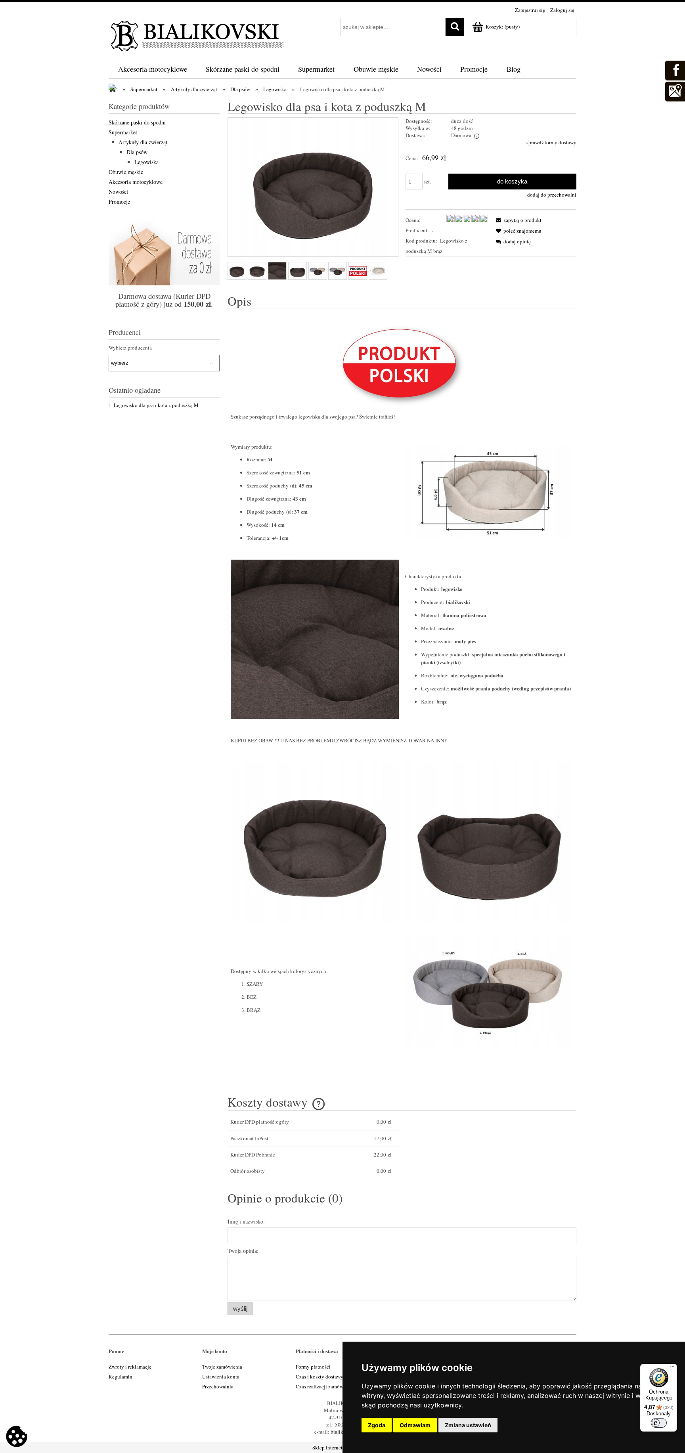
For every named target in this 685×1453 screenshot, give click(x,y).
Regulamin (120, 1376)
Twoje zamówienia (222, 1366)
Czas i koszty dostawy (319, 1376)
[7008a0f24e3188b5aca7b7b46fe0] (257, 270)
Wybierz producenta (130, 347)
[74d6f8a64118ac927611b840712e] (358, 271)
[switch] (659, 1423)
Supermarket (123, 132)
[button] (517, 220)
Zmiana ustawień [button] (468, 1425)
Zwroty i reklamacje (130, 1366)
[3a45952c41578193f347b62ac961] (378, 271)
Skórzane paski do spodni (137, 122)
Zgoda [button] (376, 1425)
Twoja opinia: (243, 1250)
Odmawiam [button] (415, 1425)
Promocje (119, 201)
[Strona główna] (198, 34)
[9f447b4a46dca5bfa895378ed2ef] (318, 271)
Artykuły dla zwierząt (143, 142)
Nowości (118, 191)
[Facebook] (674, 69)
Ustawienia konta (220, 1376)
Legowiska (146, 162)
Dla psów (136, 152)
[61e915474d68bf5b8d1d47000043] (277, 270)
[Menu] (672, 1368)
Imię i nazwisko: (246, 1221)
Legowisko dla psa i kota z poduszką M (156, 405)
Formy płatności (313, 1366)
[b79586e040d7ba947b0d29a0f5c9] (297, 270)
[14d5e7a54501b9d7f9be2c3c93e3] (237, 270)
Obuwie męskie (126, 172)
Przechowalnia (217, 1386)
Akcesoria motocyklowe (136, 181)
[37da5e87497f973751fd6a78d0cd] (337, 271)
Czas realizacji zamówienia (325, 1386)
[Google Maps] (674, 90)
